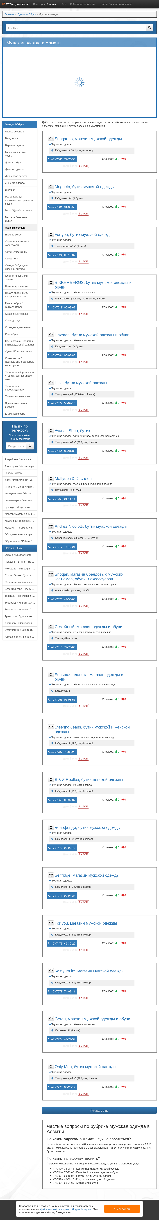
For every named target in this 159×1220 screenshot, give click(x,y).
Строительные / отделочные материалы (21, 582)
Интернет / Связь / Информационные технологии (21, 486)
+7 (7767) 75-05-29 (62, 752)
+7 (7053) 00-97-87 (62, 800)
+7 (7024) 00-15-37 (62, 255)
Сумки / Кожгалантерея (18, 351)
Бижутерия (11, 138)
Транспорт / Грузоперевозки (21, 616)
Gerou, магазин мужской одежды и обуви (92, 1018)
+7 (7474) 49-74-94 (62, 1039)
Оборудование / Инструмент (21, 534)
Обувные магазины (16, 251)
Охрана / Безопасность (18, 555)
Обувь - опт (11, 258)
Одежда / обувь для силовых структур (16, 267)
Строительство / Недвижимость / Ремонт (21, 589)
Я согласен (122, 1209)
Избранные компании (82, 4)
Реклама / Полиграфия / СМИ (21, 568)
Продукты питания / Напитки (21, 561)
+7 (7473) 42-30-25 (62, 943)
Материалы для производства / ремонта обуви (19, 200)
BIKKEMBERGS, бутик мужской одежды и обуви (93, 284)
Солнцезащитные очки (18, 327)
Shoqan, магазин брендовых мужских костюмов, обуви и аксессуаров (89, 576)
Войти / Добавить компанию (116, 4)
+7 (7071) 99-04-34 (62, 895)
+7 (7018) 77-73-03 (62, 647)
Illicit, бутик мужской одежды (81, 382)
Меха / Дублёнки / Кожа (18, 210)
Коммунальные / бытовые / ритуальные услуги (21, 493)
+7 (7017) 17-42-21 (62, 547)
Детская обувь (13, 162)
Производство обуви (17, 286)
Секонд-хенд (12, 320)
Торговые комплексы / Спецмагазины (21, 609)
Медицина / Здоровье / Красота (21, 520)
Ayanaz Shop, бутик (72, 430)
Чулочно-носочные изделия (16, 405)
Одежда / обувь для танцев (16, 277)
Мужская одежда (15, 227)
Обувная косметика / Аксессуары (17, 243)
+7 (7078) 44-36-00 (62, 599)
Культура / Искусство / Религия (21, 507)
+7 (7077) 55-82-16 (62, 403)
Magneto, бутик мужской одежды (85, 186)
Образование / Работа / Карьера (21, 541)
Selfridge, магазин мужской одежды (87, 875)
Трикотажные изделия (18, 396)
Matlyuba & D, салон (73, 478)
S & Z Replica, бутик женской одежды (89, 779)
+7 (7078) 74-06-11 (62, 991)
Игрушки (10, 189)
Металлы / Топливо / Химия (20, 527)
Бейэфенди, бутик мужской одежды (88, 827)
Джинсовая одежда (16, 176)
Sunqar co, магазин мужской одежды (88, 138)
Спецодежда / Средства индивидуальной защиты (19, 342)
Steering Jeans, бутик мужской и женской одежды (92, 729)
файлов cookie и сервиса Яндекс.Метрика (65, 1209)
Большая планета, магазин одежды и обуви (89, 676)
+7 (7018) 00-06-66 (62, 307)
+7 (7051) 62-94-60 (62, 451)
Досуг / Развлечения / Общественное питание (21, 480)
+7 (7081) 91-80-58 (62, 207)
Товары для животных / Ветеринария (21, 602)
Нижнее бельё (13, 234)
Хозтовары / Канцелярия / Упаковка (21, 623)
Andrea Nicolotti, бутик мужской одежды (91, 526)
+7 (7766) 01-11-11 (62, 499)
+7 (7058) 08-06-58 (62, 699)
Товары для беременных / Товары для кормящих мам (19, 375)
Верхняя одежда (14, 145)
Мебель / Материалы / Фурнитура (21, 514)
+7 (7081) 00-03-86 (62, 355)
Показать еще (99, 1110)
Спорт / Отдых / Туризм (18, 575)
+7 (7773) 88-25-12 (62, 1087)
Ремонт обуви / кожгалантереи (14, 305)
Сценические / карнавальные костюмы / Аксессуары (19, 361)
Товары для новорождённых (14, 387)
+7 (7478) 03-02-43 (62, 848)
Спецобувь (11, 334)
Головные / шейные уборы (16, 153)
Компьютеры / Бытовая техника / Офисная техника (21, 500)
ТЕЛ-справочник (17, 4)
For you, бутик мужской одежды (83, 234)
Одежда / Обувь (14, 548)
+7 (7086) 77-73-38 (62, 159)
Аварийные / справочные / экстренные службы (21, 459)
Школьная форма (15, 413)
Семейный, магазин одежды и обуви (88, 626)
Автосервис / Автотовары (19, 466)
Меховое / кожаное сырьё (16, 219)
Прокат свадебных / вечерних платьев (16, 294)
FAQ (63, 4)
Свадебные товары (16, 313)
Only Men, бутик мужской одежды (85, 1066)
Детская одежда (14, 169)
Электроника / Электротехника (21, 630)
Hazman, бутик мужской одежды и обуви (92, 334)
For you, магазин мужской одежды (86, 923)
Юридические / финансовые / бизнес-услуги (21, 636)
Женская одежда (15, 183)
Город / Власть (13, 473)
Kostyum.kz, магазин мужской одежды (89, 970)
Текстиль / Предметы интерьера (21, 595)
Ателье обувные (14, 131)
